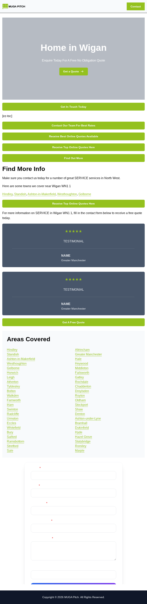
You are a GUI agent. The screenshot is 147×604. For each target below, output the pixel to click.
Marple (79, 450)
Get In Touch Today (73, 106)
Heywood (81, 363)
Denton (80, 414)
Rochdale (81, 381)
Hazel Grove (83, 436)
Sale (10, 450)
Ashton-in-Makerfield (42, 194)
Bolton (11, 391)
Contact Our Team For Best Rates (73, 125)
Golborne (84, 194)
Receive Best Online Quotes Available (73, 136)
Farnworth (14, 400)
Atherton (12, 381)
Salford (12, 436)
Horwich (12, 372)
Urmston (12, 418)
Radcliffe (13, 414)
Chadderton (83, 386)
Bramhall (81, 423)
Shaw (79, 409)
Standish (20, 194)
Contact (136, 6)
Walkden (13, 395)
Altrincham (82, 349)
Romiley (80, 446)
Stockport (81, 404)
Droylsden (82, 391)
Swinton (12, 409)
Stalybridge (83, 441)
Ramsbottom (15, 441)
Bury (10, 432)
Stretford (12, 446)
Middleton (81, 368)
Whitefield (13, 427)
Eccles (11, 423)
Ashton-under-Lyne (88, 418)
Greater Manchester (88, 354)
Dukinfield (82, 427)
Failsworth (82, 372)
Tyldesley (13, 386)
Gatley (79, 377)
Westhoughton (67, 194)
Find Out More (73, 158)
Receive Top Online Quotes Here (73, 147)
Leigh (11, 377)
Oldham (80, 400)
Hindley (7, 194)
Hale (78, 359)
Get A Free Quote (73, 322)
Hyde (78, 432)
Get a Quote (71, 71)
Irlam (10, 404)
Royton (80, 395)
